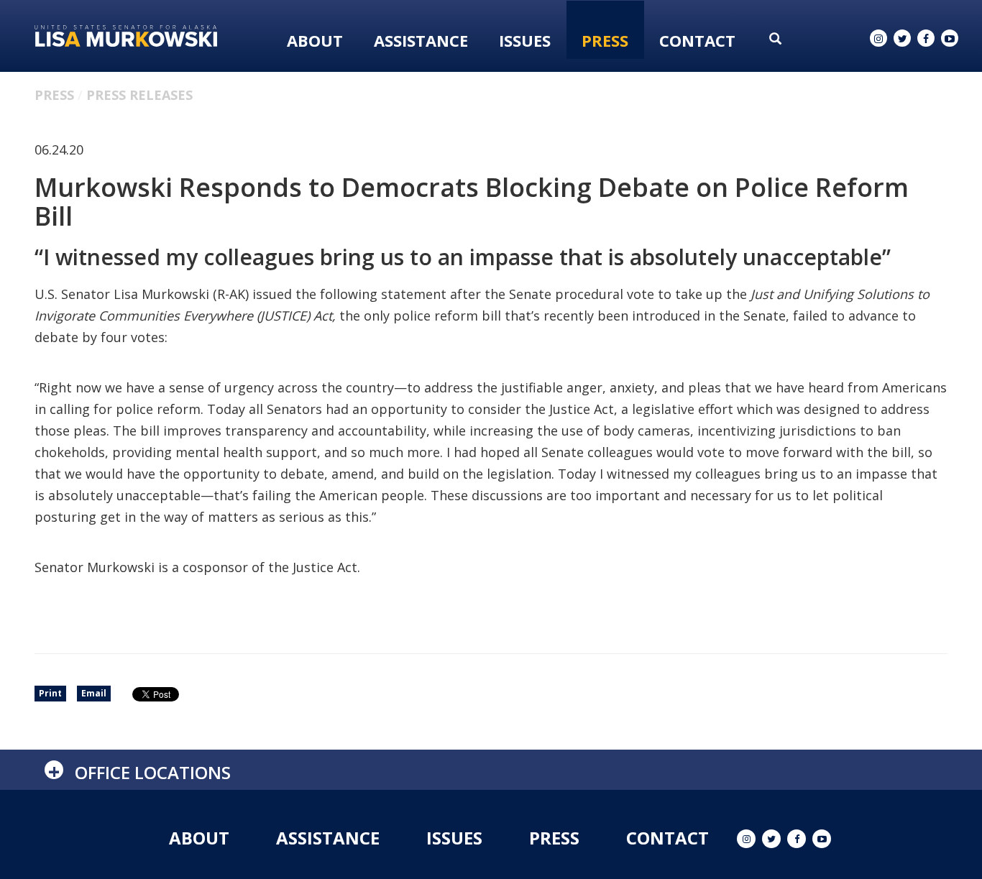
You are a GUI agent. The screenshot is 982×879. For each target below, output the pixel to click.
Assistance (421, 40)
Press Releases (139, 94)
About (315, 40)
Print (50, 693)
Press (605, 40)
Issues (525, 40)
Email (93, 693)
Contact (697, 40)
